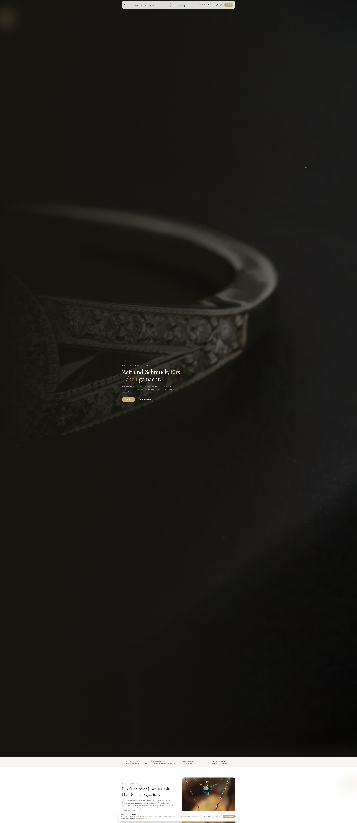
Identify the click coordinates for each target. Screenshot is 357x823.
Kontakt (228, 5)
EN (205, 5)
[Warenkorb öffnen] (221, 5)
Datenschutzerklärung (142, 818)
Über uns (151, 5)
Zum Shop (128, 399)
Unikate (143, 5)
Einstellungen (207, 816)
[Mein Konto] (217, 5)
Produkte (127, 5)
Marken (136, 5)
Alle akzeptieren (229, 816)
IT (202, 5)
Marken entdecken (145, 399)
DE (200, 5)
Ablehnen (217, 816)
